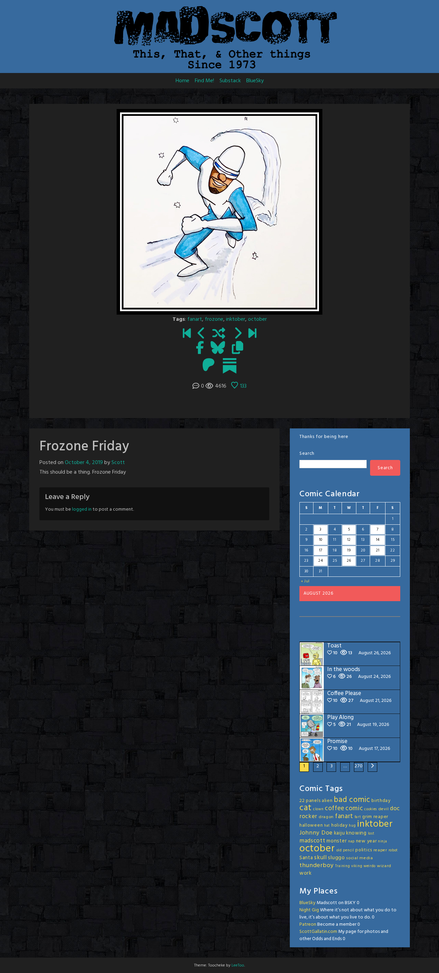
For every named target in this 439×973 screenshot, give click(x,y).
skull (320, 857)
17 (320, 550)
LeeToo (238, 965)
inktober (235, 319)
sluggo (336, 857)
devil (383, 809)
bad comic (352, 800)
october (257, 319)
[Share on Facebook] (200, 348)
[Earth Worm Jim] (201, 334)
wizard (384, 866)
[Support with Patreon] (208, 365)
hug (352, 826)
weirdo (370, 866)
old (339, 850)
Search (307, 453)
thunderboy (316, 866)
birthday (381, 801)
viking (356, 866)
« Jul (305, 581)
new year (366, 841)
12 (349, 540)
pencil (348, 850)
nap (351, 841)
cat (305, 808)
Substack (230, 80)
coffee (334, 808)
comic (354, 808)
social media (359, 858)
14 (378, 540)
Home (182, 80)
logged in (82, 509)
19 (349, 550)
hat (327, 826)
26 (349, 561)
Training (342, 866)
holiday (339, 825)
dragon (326, 817)
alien (327, 801)
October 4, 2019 (84, 462)
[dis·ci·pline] (237, 334)
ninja (382, 841)
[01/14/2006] (187, 334)
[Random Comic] (218, 334)
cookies (370, 809)
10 (320, 540)
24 (320, 561)
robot (393, 850)
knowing (356, 833)
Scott (118, 462)
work (305, 873)
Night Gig (309, 910)
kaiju (339, 833)
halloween (311, 825)
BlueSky (255, 80)
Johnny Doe (316, 833)
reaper (380, 850)
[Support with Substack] (229, 365)
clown (318, 809)
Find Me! (204, 80)
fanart (194, 319)
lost (371, 834)
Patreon (307, 924)
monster (337, 841)
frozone (214, 319)
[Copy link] (237, 348)
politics (363, 850)
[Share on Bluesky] (218, 348)
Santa (306, 858)
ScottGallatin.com (318, 932)
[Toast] (252, 334)
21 (378, 550)
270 (359, 766)
